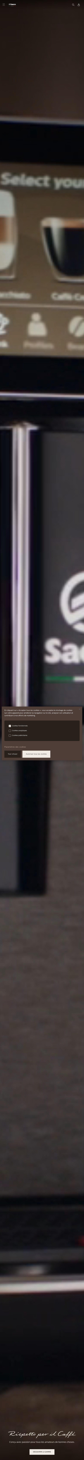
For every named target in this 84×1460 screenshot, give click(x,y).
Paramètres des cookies (15, 747)
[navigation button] (4, 4)
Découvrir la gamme (42, 1452)
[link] (12, 5)
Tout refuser (12, 754)
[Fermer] (79, 709)
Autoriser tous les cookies (36, 754)
